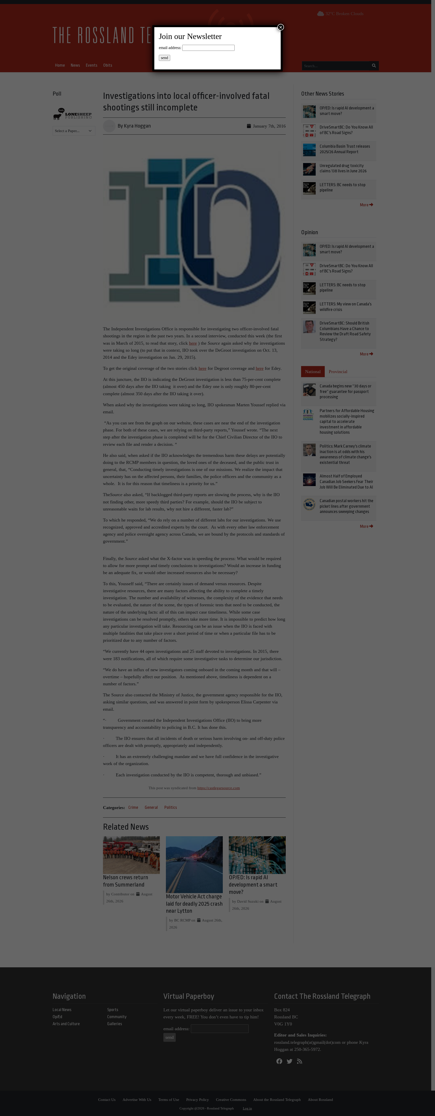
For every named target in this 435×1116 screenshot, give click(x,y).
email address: (170, 48)
